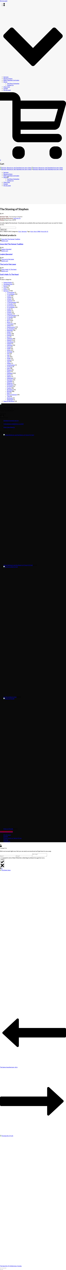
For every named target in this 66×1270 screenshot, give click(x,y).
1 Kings (9, 297)
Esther (9, 332)
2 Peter (9, 312)
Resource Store (7, 78)
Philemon (9, 383)
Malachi (9, 370)
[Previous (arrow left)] (0, 1269)
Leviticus (9, 366)
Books (5, 286)
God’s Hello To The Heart (9, 274)
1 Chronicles (10, 292)
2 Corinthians (11, 307)
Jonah (8, 358)
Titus (8, 396)
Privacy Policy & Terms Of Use (12, 838)
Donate (5, 88)
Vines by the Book (8, 401)
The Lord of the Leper (8, 264)
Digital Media (7, 282)
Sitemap (5, 840)
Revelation (10, 389)
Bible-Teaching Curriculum (11, 80)
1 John (9, 295)
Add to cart (3, 229)
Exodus (9, 333)
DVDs (5, 289)
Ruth (8, 393)
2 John (9, 309)
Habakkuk (10, 342)
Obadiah (9, 381)
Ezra (8, 337)
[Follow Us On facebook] (1, 416)
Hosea (9, 347)
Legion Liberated (6, 254)
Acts (19, 231)
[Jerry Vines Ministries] (31, 168)
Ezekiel (9, 335)
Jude (8, 361)
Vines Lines (6, 87)
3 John (9, 319)
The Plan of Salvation (13, 83)
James (9, 350)
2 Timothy (10, 317)
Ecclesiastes (10, 328)
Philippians (10, 384)
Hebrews (9, 345)
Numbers (9, 380)
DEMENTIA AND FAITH (11, 420)
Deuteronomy (11, 327)
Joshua (9, 360)
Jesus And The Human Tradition (11, 244)
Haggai (9, 343)
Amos (8, 322)
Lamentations (11, 365)
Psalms (9, 388)
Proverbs (9, 386)
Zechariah (10, 398)
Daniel (9, 325)
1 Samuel (9, 300)
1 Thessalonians (11, 302)
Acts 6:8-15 (16, 218)
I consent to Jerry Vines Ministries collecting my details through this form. (23, 858)
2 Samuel (9, 314)
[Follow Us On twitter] (3, 416)
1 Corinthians (11, 294)
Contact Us (10, 85)
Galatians (9, 338)
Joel (8, 355)
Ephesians (10, 330)
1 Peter (9, 299)
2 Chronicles (10, 305)
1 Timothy (10, 304)
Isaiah (8, 348)
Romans (9, 391)
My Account (3, 1)
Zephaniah (10, 399)
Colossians (10, 323)
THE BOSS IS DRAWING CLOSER (13, 424)
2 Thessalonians (11, 315)
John (8, 356)
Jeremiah (9, 352)
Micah (9, 375)
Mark (8, 371)
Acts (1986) (37, 231)
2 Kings (9, 310)
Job (8, 353)
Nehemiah (10, 378)
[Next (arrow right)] (2, 1269)
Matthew (9, 373)
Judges (9, 363)
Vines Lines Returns (9, 427)
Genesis (9, 340)
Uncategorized (7, 284)
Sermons (6, 77)
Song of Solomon (12, 394)
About (5, 82)
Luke (8, 368)
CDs (4, 287)
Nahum (9, 376)
